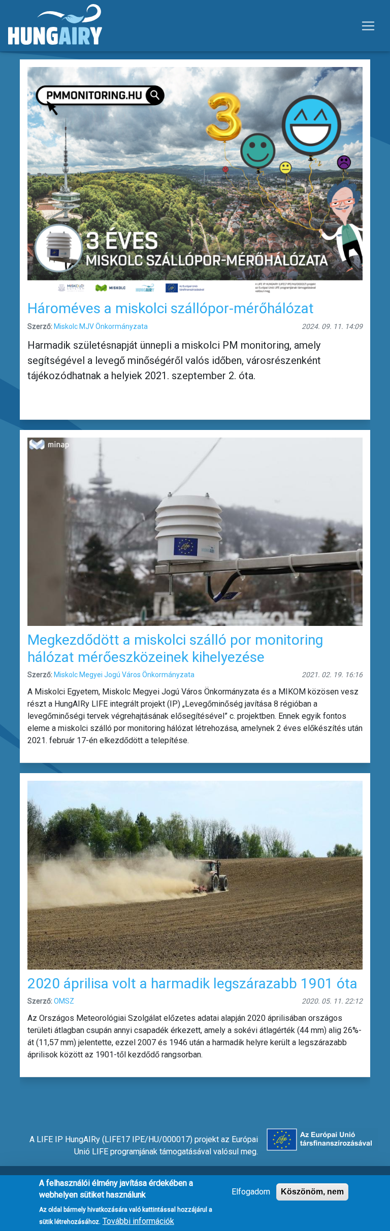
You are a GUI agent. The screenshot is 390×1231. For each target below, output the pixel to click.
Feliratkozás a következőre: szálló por (24, 1091)
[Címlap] (55, 25)
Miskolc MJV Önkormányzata (101, 326)
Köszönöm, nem (312, 1191)
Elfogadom (251, 1191)
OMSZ (64, 1001)
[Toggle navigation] (368, 26)
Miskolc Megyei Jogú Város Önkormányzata (124, 675)
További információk (138, 1221)
